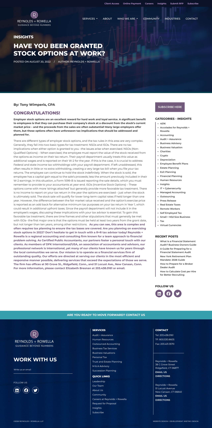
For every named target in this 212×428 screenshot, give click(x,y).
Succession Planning (104, 370)
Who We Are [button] (126, 18)
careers (149, 3)
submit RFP (176, 3)
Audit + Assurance (170, 139)
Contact (192, 18)
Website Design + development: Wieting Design (175, 421)
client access (111, 3)
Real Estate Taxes (170, 204)
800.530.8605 (166, 339)
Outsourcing (167, 196)
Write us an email (22, 369)
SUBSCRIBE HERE (170, 107)
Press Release (168, 200)
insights (162, 3)
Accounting (167, 135)
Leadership (98, 381)
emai (120, 268)
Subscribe (98, 412)
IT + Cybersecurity (170, 188)
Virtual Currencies (170, 225)
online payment (132, 3)
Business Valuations (103, 353)
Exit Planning (168, 172)
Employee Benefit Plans (174, 164)
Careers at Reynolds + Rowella (109, 399)
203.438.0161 (166, 335)
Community (151, 18)
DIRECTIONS (162, 376)
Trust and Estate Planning (107, 362)
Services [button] (88, 18)
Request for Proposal (104, 403)
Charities (165, 151)
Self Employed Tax (171, 213)
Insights (165, 184)
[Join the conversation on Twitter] (178, 293)
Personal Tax (99, 357)
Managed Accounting (173, 192)
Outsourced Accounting (106, 344)
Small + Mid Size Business (175, 217)
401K (163, 123)
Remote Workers (170, 209)
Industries (172, 18)
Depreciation (167, 160)
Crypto (164, 155)
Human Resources (171, 180)
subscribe (192, 3)
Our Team (98, 386)
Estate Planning (169, 168)
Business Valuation (171, 147)
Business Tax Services (104, 348)
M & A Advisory (100, 366)
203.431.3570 (167, 344)
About (107, 18)
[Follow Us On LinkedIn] (159, 293)
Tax (162, 221)
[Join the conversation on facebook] (168, 293)
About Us (97, 390)
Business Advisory (171, 143)
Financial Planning (171, 176)
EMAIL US (161, 372)
